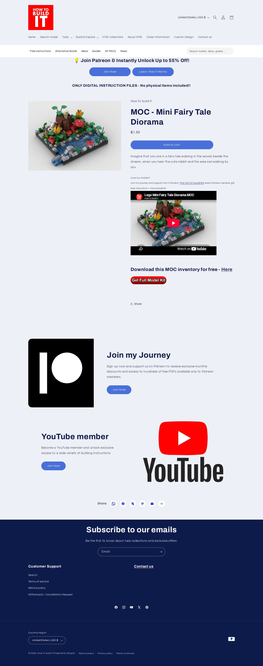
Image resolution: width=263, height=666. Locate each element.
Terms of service (38, 581)
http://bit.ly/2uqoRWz (192, 183)
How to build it (45, 653)
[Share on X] (133, 503)
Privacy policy (105, 653)
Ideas (84, 51)
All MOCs (110, 51)
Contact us (144, 566)
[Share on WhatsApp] (113, 503)
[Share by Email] (152, 503)
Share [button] (138, 303)
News (123, 51)
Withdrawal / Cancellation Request (50, 594)
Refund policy (37, 588)
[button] (67, 37)
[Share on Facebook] (123, 503)
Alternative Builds (66, 51)
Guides (96, 51)
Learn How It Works (153, 71)
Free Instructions (40, 51)
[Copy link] (161, 503)
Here (227, 269)
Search (32, 575)
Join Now (109, 71)
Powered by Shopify (64, 653)
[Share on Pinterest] (142, 503)
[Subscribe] (161, 551)
